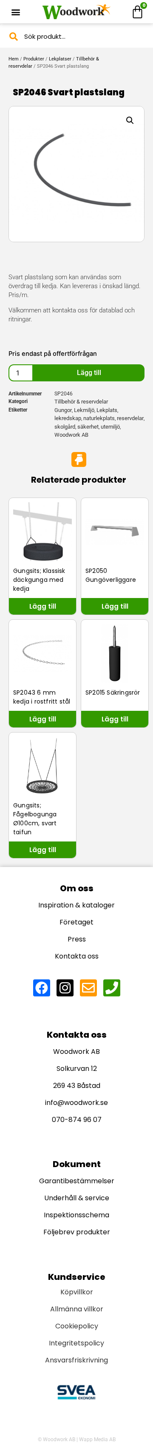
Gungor (63, 410)
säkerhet (88, 427)
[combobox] (76, 36)
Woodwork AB (71, 435)
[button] (15, 12)
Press (77, 939)
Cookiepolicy (76, 1326)
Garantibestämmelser (76, 1181)
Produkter (33, 59)
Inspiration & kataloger (76, 905)
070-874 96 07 (77, 1120)
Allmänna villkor (76, 1309)
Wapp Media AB (97, 1439)
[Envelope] (88, 987)
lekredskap (67, 418)
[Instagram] (65, 987)
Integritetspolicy (76, 1343)
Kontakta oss (77, 956)
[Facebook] (41, 987)
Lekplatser (60, 59)
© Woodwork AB (56, 1439)
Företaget (77, 922)
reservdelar (130, 418)
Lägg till (89, 373)
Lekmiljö (84, 410)
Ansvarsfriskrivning (76, 1360)
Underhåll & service (76, 1198)
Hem (13, 59)
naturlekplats (99, 418)
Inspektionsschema (76, 1215)
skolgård (64, 427)
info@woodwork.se (76, 1102)
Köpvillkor (76, 1292)
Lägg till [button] (42, 606)
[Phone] (111, 987)
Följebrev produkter (76, 1232)
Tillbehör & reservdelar (81, 401)
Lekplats (106, 410)
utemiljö (110, 427)
